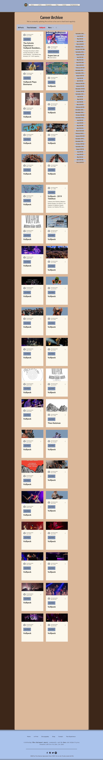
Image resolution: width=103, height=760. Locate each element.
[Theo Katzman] (57, 405)
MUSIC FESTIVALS (53, 51)
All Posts (21, 27)
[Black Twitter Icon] (53, 753)
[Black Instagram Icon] (50, 753)
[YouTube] (56, 753)
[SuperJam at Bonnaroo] (57, 38)
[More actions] (41, 35)
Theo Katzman (31, 27)
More (50, 27)
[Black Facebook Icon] (47, 753)
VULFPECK (27, 39)
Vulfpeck (42, 27)
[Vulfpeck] (57, 68)
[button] (56, 27)
